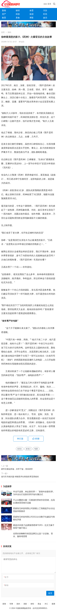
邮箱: (6, 585)
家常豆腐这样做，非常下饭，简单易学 (17, 469)
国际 (25, 604)
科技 (18, 14)
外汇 (46, 604)
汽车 (45, 10)
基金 (39, 604)
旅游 (32, 14)
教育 (4, 18)
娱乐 (45, 18)
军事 (11, 604)
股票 (53, 604)
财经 (18, 10)
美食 (18, 18)
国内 (9, 32)
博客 (32, 18)
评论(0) (21, 42)
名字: (6, 577)
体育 (32, 10)
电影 (36, 449)
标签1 (19, 449)
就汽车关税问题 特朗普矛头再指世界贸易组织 (20, 477)
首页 (3, 32)
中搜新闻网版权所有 (23, 608)
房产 (4, 14)
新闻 (4, 10)
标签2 (28, 449)
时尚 (45, 14)
